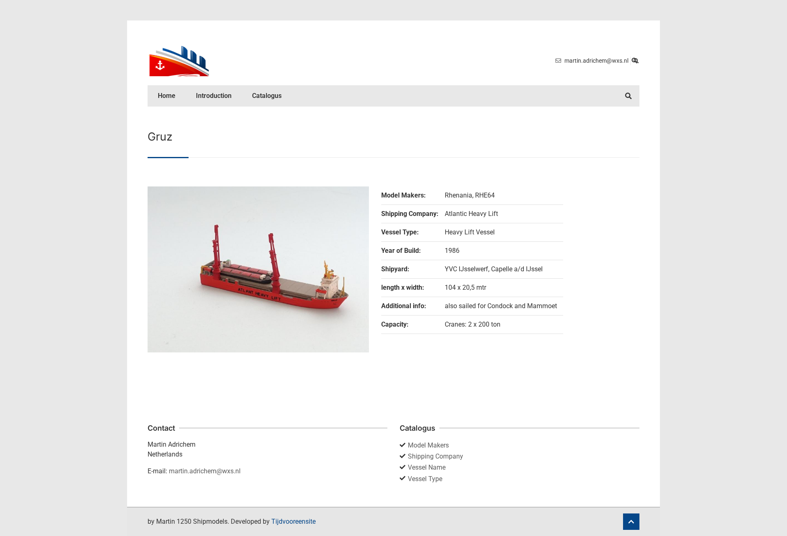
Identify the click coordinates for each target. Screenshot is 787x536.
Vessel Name (427, 467)
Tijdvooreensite (293, 521)
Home (166, 96)
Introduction (214, 96)
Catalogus (267, 96)
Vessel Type (425, 479)
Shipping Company (435, 456)
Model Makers (428, 445)
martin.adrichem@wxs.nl (205, 471)
